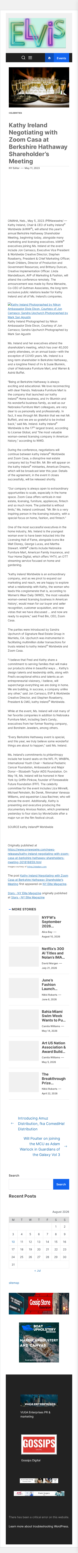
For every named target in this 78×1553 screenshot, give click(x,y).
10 (13, 1241)
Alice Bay (47, 931)
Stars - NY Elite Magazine (24, 893)
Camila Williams (51, 1026)
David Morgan (50, 963)
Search (14, 1175)
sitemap (14, 1282)
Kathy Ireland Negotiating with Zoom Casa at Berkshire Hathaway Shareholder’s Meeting (38, 880)
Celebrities (15, 113)
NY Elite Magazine (54, 884)
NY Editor (14, 168)
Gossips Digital (30, 1460)
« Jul (37, 1270)
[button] (39, 304)
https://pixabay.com (37, 866)
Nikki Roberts (49, 994)
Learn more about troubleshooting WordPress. (39, 1526)
